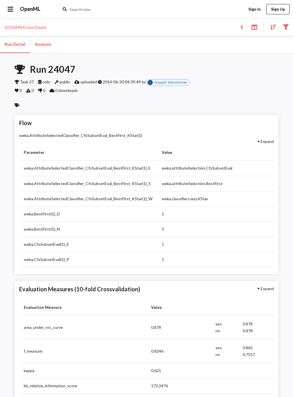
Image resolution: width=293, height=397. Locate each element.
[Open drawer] (10, 9)
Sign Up (278, 9)
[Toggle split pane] (254, 27)
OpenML (30, 9)
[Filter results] (285, 27)
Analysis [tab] (43, 44)
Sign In (254, 9)
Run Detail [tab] (15, 44)
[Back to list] (241, 27)
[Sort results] (272, 27)
